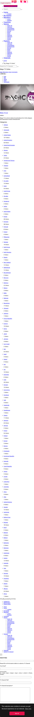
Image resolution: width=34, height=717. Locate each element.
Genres (6, 24)
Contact (9, 14)
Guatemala (6, 405)
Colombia (6, 486)
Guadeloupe (7, 410)
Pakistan (6, 242)
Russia (5, 216)
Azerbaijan (6, 553)
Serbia (5, 206)
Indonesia (6, 374)
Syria (5, 170)
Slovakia (6, 196)
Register (9, 20)
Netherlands (7, 267)
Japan (5, 334)
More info (28, 709)
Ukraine (6, 150)
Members (7, 17)
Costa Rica (6, 481)
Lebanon (6, 313)
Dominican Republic (9, 456)
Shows (9, 38)
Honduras (6, 395)
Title (4, 72)
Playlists (7, 41)
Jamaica (6, 339)
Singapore (6, 201)
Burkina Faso (7, 517)
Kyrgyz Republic (8, 318)
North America (7, 252)
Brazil (5, 527)
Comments (14, 72)
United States (7, 135)
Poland (5, 232)
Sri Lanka (6, 181)
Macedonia (7, 303)
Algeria (5, 583)
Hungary (6, 384)
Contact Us (6, 601)
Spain (5, 186)
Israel (5, 354)
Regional (9, 35)
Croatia (5, 476)
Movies (9, 31)
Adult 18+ (9, 25)
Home (6, 12)
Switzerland (7, 175)
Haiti (5, 400)
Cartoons (9, 27)
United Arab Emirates (9, 145)
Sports (9, 39)
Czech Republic (8, 466)
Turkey (5, 155)
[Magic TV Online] (19, 3)
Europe (5, 441)
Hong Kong (7, 390)
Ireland (5, 359)
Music (8, 32)
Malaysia (6, 298)
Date (1, 72)
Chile (5, 497)
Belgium (6, 532)
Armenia (6, 573)
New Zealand (7, 262)
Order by (3, 73)
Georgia (6, 425)
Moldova (6, 283)
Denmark (6, 461)
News (8, 33)
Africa (5, 593)
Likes (10, 72)
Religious (9, 36)
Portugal (6, 226)
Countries (7, 22)
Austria (5, 558)
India (5, 379)
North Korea (7, 247)
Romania (6, 221)
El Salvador (6, 451)
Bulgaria (6, 522)
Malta (5, 293)
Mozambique (7, 272)
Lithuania (6, 308)
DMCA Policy (7, 602)
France (5, 430)
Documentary (10, 28)
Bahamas (6, 548)
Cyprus (5, 471)
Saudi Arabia (7, 211)
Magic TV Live (4, 113)
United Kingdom (8, 140)
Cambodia (6, 512)
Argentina (6, 578)
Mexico (5, 288)
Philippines (6, 237)
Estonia (6, 446)
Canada (6, 507)
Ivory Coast (6, 344)
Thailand (6, 165)
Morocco (6, 277)
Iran (5, 369)
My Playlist (7, 15)
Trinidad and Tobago (9, 160)
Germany (6, 420)
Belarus (6, 537)
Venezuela (6, 130)
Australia (6, 563)
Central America (8, 502)
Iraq (5, 364)
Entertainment (10, 29)
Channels (7, 58)
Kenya (5, 328)
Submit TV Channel (8, 651)
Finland (5, 435)
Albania (6, 588)
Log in (9, 19)
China (5, 492)
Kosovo (6, 323)
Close (5, 606)
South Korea (7, 191)
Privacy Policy (7, 604)
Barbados (6, 543)
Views (6, 72)
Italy (5, 349)
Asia (5, 568)
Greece (5, 415)
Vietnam (6, 125)
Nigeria (5, 257)
